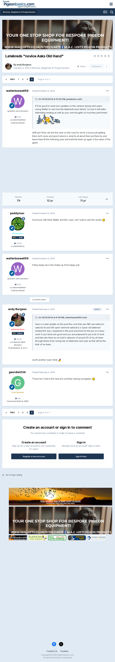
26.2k (19, 243)
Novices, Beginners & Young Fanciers (50, 68)
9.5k (19, 117)
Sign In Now (81, 456)
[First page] (6, 79)
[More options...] (107, 91)
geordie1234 (17, 372)
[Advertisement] (37, 172)
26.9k (19, 339)
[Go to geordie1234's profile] (18, 382)
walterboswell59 (17, 90)
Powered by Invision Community (57, 657)
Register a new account (34, 456)
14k (19, 398)
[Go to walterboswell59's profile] (18, 101)
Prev (12, 79)
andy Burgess (24, 64)
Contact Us (52, 651)
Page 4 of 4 (43, 79)
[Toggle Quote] (36, 99)
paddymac (17, 213)
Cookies (64, 651)
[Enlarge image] (47, 119)
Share (82, 66)
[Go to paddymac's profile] (18, 224)
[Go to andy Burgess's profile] (8, 66)
